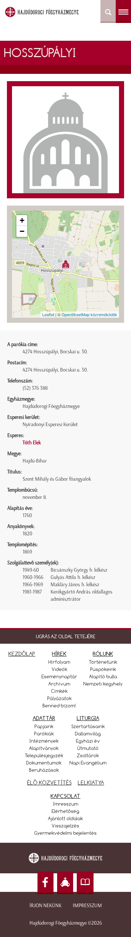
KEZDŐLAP (21, 653)
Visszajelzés (65, 826)
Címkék (59, 691)
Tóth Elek (32, 443)
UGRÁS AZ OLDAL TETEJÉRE (65, 636)
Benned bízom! (59, 705)
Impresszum (87, 905)
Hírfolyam (59, 662)
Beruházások (44, 770)
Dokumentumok (43, 763)
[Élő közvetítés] (65, 883)
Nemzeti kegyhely (103, 684)
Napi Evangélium (88, 763)
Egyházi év (88, 741)
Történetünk (103, 662)
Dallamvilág (88, 734)
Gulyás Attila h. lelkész (73, 577)
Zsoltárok (88, 755)
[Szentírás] (85, 883)
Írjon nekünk (45, 905)
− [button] (22, 231)
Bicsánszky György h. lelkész (79, 570)
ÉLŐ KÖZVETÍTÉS (49, 782)
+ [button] (22, 220)
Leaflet (48, 314)
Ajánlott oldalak (65, 818)
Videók (59, 669)
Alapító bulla (103, 676)
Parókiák (44, 734)
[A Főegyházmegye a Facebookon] (45, 883)
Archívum (59, 684)
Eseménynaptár (59, 676)
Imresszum (65, 804)
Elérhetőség (65, 811)
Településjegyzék (44, 755)
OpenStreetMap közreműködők (89, 314)
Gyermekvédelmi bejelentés (65, 833)
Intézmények (44, 741)
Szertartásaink (88, 726)
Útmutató (88, 748)
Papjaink (44, 726)
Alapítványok (44, 748)
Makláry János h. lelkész (75, 584)
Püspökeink (103, 669)
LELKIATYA (91, 782)
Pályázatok (59, 698)
